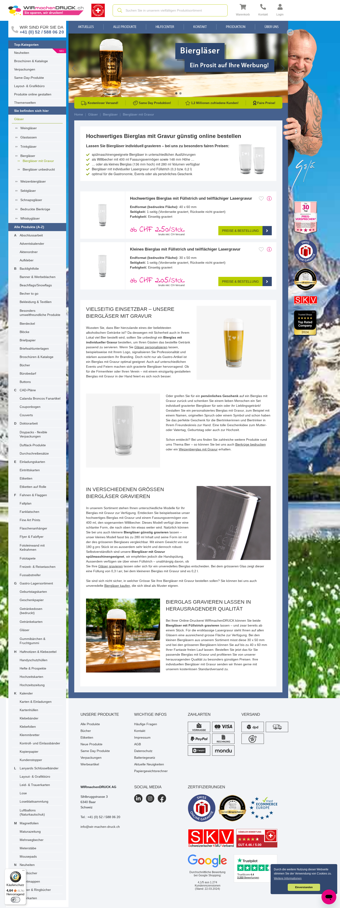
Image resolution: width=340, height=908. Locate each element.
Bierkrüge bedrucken (250, 444)
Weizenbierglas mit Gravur (198, 449)
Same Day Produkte (95, 751)
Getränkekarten (31, 621)
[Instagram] (150, 798)
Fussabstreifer (30, 575)
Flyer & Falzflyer (31, 536)
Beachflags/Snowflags (36, 285)
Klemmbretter (30, 735)
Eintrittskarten (30, 470)
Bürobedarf (28, 373)
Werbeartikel (89, 764)
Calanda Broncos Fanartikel (40, 398)
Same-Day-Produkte (29, 77)
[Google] (207, 861)
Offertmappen (30, 881)
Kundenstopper (31, 759)
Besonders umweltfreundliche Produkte (40, 313)
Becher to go (29, 293)
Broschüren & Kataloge (31, 61)
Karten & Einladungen (36, 701)
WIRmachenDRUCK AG (98, 787)
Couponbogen (30, 406)
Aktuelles (86, 27)
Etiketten (26, 478)
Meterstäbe (28, 848)
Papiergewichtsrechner (151, 771)
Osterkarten (28, 898)
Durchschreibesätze (34, 453)
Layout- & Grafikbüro (29, 86)
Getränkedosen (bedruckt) (31, 611)
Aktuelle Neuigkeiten (149, 764)
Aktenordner (29, 252)
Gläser (19, 119)
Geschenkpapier (32, 600)
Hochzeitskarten (31, 676)
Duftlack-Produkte (33, 445)
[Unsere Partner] (305, 218)
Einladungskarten (32, 461)
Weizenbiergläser (33, 181)
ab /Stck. (157, 229)
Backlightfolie (29, 268)
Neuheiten (21, 52)
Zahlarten (199, 714)
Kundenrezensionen (207, 884)
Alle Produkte (124, 27)
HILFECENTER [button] (165, 27)
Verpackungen (24, 69)
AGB (137, 744)
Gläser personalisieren (150, 347)
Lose (23, 793)
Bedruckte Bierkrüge (35, 209)
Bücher (25, 365)
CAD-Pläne (28, 390)
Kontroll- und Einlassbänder (40, 743)
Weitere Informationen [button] (288, 878)
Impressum (142, 737)
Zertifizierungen (206, 787)
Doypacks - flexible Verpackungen (33, 434)
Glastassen (28, 137)
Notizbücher (28, 873)
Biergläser (27, 156)
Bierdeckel (27, 323)
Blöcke (24, 331)
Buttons (25, 381)
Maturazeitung (30, 831)
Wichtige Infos (150, 714)
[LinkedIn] (138, 798)
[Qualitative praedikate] (232, 808)
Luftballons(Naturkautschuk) (32, 812)
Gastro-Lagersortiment (36, 583)
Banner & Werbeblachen (38, 276)
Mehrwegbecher (31, 839)
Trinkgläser (28, 146)
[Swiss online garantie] (202, 808)
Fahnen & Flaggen (33, 495)
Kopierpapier (29, 751)
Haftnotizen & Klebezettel (38, 651)
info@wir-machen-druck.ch (100, 827)
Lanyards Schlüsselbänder (39, 768)
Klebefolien (28, 726)
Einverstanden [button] (304, 887)
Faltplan (25, 503)
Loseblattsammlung (34, 801)
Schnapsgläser (31, 200)
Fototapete (28, 558)
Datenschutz (143, 751)
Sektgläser (28, 191)
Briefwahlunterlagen (34, 348)
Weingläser (28, 128)
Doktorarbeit (29, 423)
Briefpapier (28, 340)
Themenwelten (25, 102)
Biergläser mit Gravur (38, 161)
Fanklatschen (29, 511)
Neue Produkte (91, 744)
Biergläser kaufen (117, 585)
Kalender (26, 693)
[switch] (15, 899)
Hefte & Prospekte (33, 668)
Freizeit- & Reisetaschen (38, 566)
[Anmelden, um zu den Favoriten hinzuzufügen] (261, 198)
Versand (250, 714)
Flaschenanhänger (33, 528)
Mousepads (28, 856)
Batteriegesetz (144, 757)
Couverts (26, 415)
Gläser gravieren (110, 566)
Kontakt (200, 27)
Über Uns (272, 27)
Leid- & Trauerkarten (35, 784)
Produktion (235, 27)
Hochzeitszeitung (32, 685)
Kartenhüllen (29, 710)
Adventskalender (32, 243)
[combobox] (170, 10)
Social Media (147, 787)
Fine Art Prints (30, 520)
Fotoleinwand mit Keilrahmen (32, 547)
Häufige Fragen (145, 724)
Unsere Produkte (99, 714)
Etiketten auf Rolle (33, 486)
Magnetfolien (29, 823)
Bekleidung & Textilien (36, 301)
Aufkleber (27, 260)
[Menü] (23, 871)
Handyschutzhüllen (33, 660)
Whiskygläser (30, 218)
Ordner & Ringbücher (35, 889)
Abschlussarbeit (31, 235)
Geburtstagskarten (33, 591)
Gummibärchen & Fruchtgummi (32, 641)
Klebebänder (29, 718)
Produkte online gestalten (32, 94)
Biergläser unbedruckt (39, 169)
